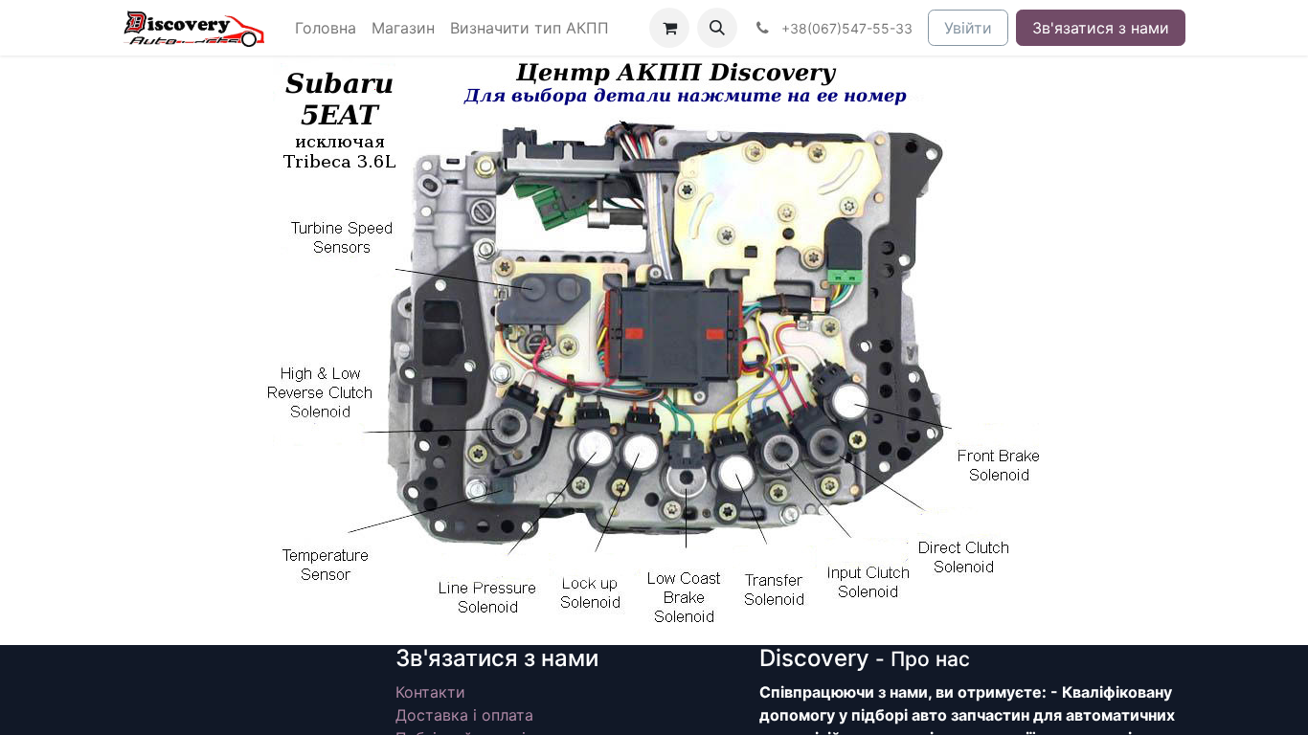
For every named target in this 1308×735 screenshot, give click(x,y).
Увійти (968, 27)
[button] (717, 28)
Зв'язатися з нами (1100, 27)
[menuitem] (325, 28)
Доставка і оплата (464, 714)
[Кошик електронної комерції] (669, 28)
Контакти (430, 692)
